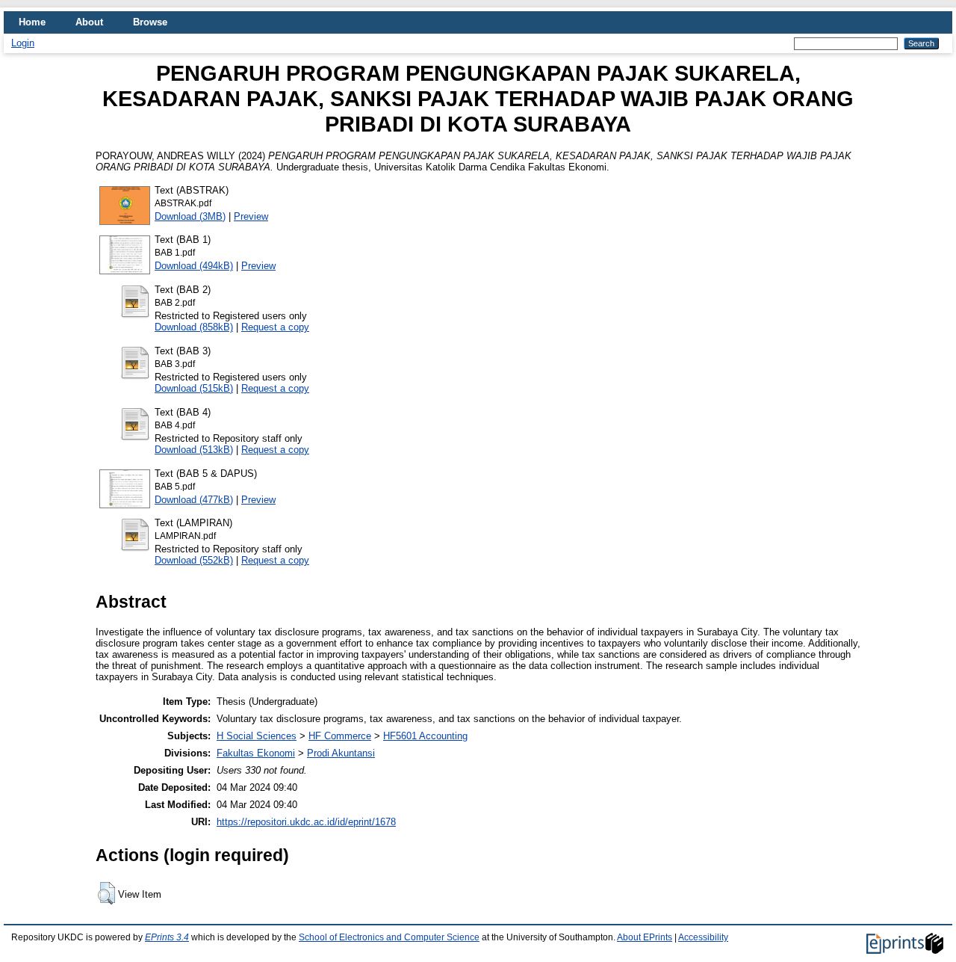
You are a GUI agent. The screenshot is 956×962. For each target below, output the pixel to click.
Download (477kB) (194, 499)
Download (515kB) (194, 388)
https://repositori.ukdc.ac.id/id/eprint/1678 (306, 821)
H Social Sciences (257, 735)
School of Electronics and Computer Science (389, 937)
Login (22, 43)
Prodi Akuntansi (341, 753)
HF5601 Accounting (425, 735)
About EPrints (644, 937)
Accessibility (703, 937)
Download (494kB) (194, 265)
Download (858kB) (194, 327)
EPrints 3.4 (167, 937)
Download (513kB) (194, 449)
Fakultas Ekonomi (256, 753)
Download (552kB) (194, 560)
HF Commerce (339, 735)
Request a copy (275, 327)
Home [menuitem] (32, 22)
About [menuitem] (89, 22)
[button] (106, 893)
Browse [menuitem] (150, 22)
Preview (251, 216)
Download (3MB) (190, 216)
